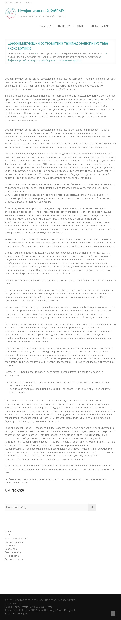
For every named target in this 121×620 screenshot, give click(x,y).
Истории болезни (14, 542)
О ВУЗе (27, 2)
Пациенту (45, 26)
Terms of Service (13, 613)
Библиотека (63, 26)
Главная (9, 531)
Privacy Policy (63, 610)
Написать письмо (13, 2)
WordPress (46, 607)
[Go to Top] (113, 613)
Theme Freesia (20, 607)
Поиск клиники (13, 552)
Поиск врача (12, 555)
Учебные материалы (16, 538)
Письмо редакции (14, 559)
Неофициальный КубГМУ (41, 11)
